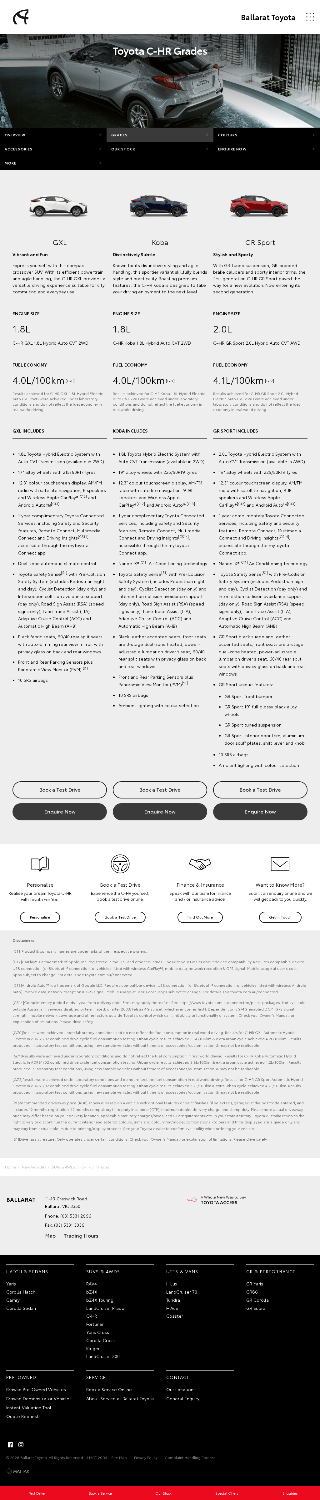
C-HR (86, 1166)
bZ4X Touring (99, 1300)
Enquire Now (232, 148)
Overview (15, 134)
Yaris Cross (97, 1332)
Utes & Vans (182, 1271)
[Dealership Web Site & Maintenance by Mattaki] (18, 1471)
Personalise (40, 917)
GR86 (252, 1292)
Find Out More (200, 917)
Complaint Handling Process (190, 1457)
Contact (177, 1377)
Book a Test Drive (60, 789)
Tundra (173, 1300)
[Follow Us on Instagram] (21, 1444)
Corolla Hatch (20, 1292)
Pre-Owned (21, 1377)
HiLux (171, 1283)
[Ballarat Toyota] (19, 16)
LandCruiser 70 (181, 1292)
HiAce (172, 1308)
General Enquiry (182, 1398)
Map (50, 1235)
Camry (13, 1300)
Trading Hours (81, 1235)
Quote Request (22, 1416)
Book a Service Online (109, 1389)
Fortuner (95, 1324)
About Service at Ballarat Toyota (120, 1398)
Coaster (174, 1316)
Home (10, 1166)
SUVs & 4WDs (64, 1166)
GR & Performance (271, 1271)
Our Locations (181, 1389)
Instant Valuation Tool (28, 1407)
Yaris (11, 1283)
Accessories (18, 148)
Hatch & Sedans (27, 1271)
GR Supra (255, 1308)
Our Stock (123, 148)
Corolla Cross (100, 1340)
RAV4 (91, 1283)
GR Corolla (257, 1300)
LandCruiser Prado (105, 1308)
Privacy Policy (146, 1457)
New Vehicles (34, 1166)
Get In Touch (280, 917)
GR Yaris (254, 1283)
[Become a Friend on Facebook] (10, 1444)
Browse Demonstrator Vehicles (39, 1398)
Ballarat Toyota (268, 17)
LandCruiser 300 (103, 1356)
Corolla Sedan (21, 1308)
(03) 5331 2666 (75, 1216)
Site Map (119, 1457)
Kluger (93, 1348)
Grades (119, 134)
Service (96, 1377)
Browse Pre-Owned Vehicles (36, 1389)
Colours (228, 134)
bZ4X (91, 1292)
